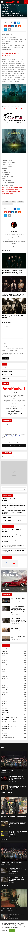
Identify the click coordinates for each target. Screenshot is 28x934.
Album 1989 (5, 658)
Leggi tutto (5, 930)
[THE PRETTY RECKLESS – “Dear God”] (6, 638)
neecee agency (20, 201)
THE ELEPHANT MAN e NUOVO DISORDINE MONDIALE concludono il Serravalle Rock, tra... (17, 870)
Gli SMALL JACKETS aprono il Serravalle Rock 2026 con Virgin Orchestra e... (16, 879)
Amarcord (4, 703)
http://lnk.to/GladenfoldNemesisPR (13, 108)
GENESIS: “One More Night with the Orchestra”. (12, 770)
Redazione (5, 15)
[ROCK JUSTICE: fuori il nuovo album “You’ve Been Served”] (4, 787)
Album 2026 (5, 701)
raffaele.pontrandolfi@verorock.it (14, 413)
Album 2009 (5, 665)
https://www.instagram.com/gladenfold (12, 191)
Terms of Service (13, 354)
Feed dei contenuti (7, 371)
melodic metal (13, 201)
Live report (4, 839)
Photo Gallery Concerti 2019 (9, 726)
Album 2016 (5, 678)
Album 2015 (5, 676)
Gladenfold (5, 201)
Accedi (4, 367)
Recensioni (4, 733)
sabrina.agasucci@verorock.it (13, 411)
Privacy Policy (5, 354)
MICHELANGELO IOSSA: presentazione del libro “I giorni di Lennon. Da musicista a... (18, 833)
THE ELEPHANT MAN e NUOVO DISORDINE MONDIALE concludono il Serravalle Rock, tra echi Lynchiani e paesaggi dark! (13, 505)
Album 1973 (5, 649)
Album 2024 (5, 696)
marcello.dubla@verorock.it (14, 415)
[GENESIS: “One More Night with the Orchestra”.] (6, 600)
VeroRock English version (8, 737)
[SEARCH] (24, 489)
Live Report (5, 710)
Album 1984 (5, 653)
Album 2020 (5, 687)
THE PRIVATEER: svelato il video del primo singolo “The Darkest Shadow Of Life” (13, 294)
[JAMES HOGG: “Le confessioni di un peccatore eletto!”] (14, 805)
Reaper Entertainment (7, 203)
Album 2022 (5, 692)
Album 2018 (5, 683)
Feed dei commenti (7, 374)
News (3, 9)
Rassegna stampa (6, 730)
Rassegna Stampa (6, 793)
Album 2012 (5, 669)
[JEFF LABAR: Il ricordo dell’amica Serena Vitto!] (4, 916)
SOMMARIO (6, 9)
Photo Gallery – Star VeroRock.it (9, 717)
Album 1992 (5, 660)
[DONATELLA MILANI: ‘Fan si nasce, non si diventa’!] (14, 898)
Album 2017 (5, 680)
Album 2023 (5, 694)
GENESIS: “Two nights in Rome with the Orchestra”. (13, 535)
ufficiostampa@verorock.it (14, 410)
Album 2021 (5, 690)
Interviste (4, 708)
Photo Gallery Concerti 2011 (9, 719)
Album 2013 (5, 671)
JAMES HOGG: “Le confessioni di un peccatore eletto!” (14, 816)
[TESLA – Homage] (6, 630)
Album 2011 (5, 667)
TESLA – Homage (6, 517)
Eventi (3, 705)
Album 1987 (5, 655)
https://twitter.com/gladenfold (10, 189)
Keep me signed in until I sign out (11, 442)
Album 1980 (5, 651)
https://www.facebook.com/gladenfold (12, 187)
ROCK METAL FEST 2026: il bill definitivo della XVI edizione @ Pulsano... (16, 778)
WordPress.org (5, 378)
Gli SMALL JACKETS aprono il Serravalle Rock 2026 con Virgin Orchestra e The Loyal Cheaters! (13, 512)
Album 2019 (5, 685)
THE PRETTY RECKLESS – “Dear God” (11, 520)
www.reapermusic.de (7, 193)
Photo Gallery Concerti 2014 (9, 724)
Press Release (5, 728)
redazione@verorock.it (16, 408)
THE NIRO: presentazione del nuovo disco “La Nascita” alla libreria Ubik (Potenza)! (17, 823)
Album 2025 (5, 699)
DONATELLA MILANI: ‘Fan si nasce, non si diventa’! (12, 909)
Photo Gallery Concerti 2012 (9, 721)
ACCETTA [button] (12, 930)
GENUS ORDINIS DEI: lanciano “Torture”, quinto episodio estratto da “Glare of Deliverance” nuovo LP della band (12, 272)
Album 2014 (5, 674)
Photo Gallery (5, 715)
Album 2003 (5, 662)
